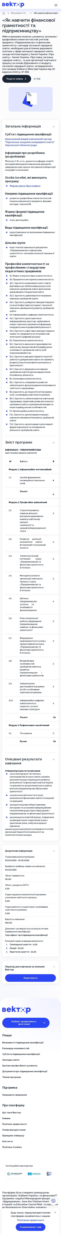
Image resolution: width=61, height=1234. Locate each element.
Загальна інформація (23, 126)
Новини (6, 1118)
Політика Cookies (12, 1147)
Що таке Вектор (11, 1112)
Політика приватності (14, 1124)
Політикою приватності (30, 1220)
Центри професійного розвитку (19, 1065)
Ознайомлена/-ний (30, 1227)
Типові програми (11, 1077)
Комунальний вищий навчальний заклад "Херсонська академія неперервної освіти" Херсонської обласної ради (29, 142)
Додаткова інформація (18, 851)
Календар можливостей (15, 1048)
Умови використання (14, 1130)
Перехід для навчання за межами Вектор (25, 968)
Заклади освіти (10, 1060)
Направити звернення (14, 1095)
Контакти (7, 1141)
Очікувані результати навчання (23, 761)
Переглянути (30, 978)
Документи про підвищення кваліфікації (24, 1071)
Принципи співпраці (13, 1135)
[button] (55, 5)
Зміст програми (18, 442)
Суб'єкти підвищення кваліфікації (21, 1054)
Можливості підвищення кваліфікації (19, 13)
